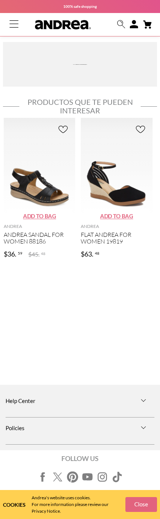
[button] (121, 24)
